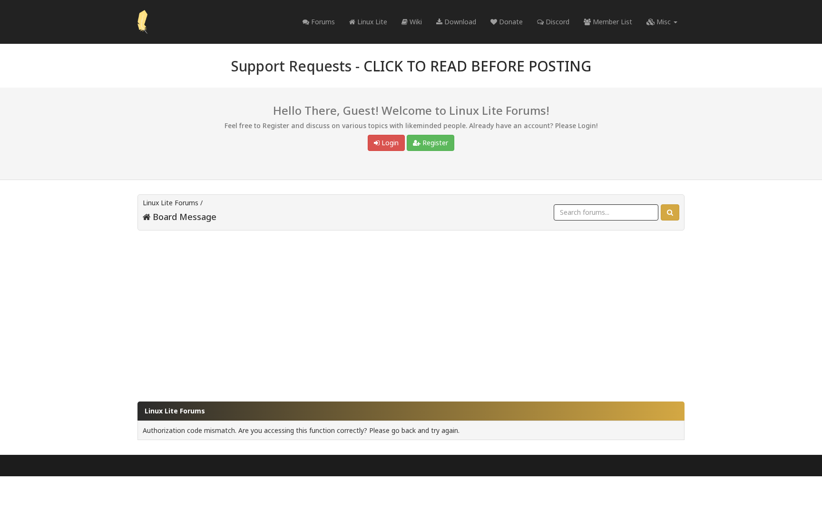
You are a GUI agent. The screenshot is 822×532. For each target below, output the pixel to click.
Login (389, 142)
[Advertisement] (411, 311)
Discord (556, 21)
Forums (322, 21)
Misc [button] (664, 21)
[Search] (670, 212)
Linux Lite (371, 21)
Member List (611, 21)
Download (459, 21)
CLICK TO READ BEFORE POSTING (477, 66)
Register (434, 142)
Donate (510, 21)
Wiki (415, 21)
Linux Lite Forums (170, 202)
